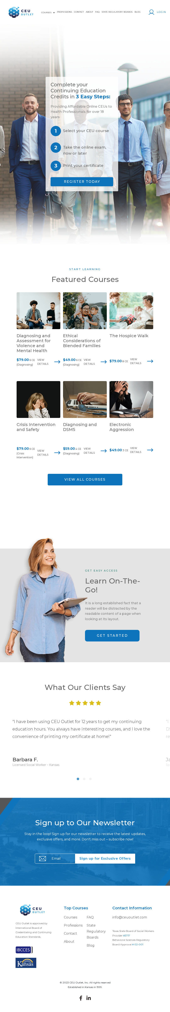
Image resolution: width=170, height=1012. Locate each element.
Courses (70, 917)
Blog (138, 12)
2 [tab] (85, 780)
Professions (64, 12)
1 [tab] (79, 780)
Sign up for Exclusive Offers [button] (105, 858)
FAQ (97, 12)
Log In (161, 11)
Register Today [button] (82, 182)
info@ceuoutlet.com (129, 917)
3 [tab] (91, 780)
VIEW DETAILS (42, 361)
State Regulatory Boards (117, 12)
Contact (79, 12)
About (89, 12)
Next (165, 742)
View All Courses (85, 479)
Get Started (112, 636)
